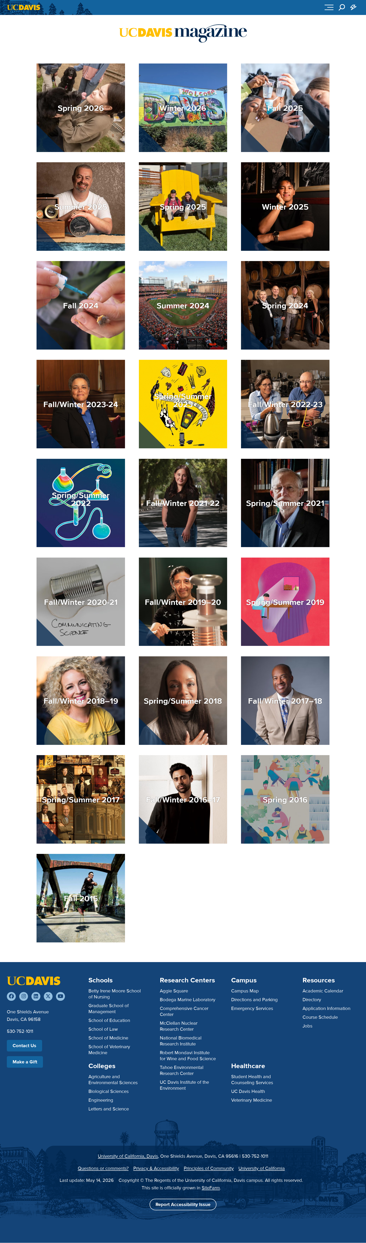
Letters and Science (108, 1109)
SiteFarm (211, 1187)
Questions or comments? (103, 1168)
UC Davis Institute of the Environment (184, 1085)
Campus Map (245, 991)
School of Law (103, 1029)
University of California (261, 1168)
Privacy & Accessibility (156, 1168)
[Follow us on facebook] (11, 996)
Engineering (100, 1100)
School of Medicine (108, 1038)
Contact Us (24, 1045)
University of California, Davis (128, 1156)
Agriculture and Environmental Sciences (113, 1079)
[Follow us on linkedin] (35, 996)
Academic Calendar (323, 991)
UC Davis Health (248, 1091)
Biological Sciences (108, 1091)
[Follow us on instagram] (23, 996)
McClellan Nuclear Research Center (178, 1026)
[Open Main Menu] (329, 7)
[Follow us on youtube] (60, 996)
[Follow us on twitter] (48, 996)
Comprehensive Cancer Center (184, 1011)
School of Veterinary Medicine (109, 1049)
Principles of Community (209, 1168)
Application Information (326, 1008)
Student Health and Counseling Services (252, 1079)
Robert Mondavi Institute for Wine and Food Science (188, 1055)
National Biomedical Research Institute (180, 1041)
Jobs (307, 1026)
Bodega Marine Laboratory (187, 999)
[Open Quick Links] (353, 7)
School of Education (109, 1020)
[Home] (33, 980)
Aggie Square (174, 991)
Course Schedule (320, 1017)
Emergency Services (252, 1008)
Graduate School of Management (108, 1008)
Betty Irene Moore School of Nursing (114, 994)
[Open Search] (342, 7)
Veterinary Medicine (251, 1100)
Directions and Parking (254, 999)
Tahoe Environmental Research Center (181, 1070)
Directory (312, 999)
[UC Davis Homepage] (23, 7)
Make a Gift (25, 1061)
